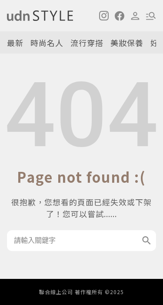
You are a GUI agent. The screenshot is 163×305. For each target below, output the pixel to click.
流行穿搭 (86, 42)
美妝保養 (126, 42)
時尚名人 (46, 42)
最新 (15, 42)
